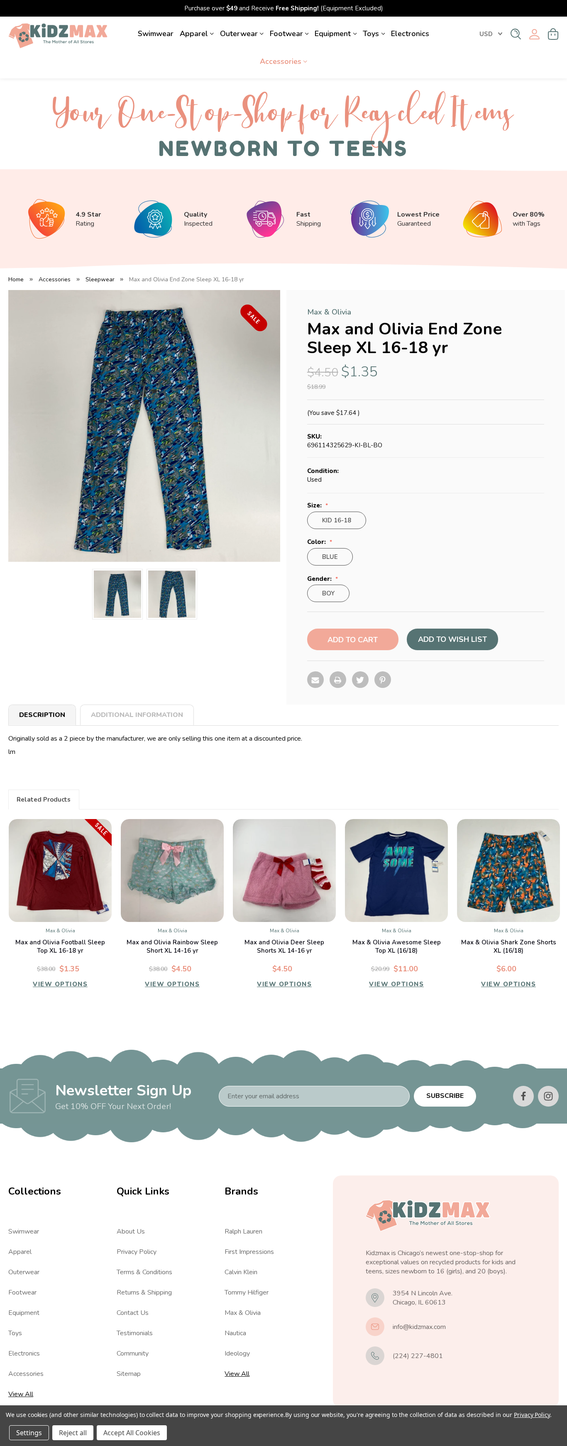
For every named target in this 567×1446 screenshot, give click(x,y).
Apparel (194, 34)
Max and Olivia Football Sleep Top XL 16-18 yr (60, 946)
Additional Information (137, 714)
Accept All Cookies (131, 1432)
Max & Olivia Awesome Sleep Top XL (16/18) (396, 946)
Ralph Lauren (243, 1231)
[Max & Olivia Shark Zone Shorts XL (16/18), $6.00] (508, 870)
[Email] (315, 679)
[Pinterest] (382, 679)
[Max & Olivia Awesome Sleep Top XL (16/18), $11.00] (396, 870)
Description (42, 714)
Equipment (333, 34)
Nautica (235, 1333)
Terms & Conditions (144, 1272)
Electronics (410, 34)
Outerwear (239, 34)
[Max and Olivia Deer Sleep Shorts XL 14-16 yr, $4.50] (284, 870)
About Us (131, 1231)
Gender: (320, 579)
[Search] (516, 34)
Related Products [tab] (44, 799)
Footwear (286, 34)
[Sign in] (534, 34)
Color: (317, 542)
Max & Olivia (243, 1312)
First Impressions (249, 1251)
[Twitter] (360, 679)
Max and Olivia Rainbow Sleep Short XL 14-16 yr (172, 946)
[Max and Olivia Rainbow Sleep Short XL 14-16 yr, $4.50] (172, 870)
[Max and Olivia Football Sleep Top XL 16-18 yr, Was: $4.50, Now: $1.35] (60, 870)
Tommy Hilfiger (247, 1292)
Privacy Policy (136, 1251)
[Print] (338, 679)
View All (20, 1394)
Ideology (237, 1353)
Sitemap (129, 1373)
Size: (315, 506)
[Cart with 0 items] (553, 34)
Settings (29, 1432)
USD (486, 34)
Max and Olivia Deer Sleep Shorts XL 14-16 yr (284, 946)
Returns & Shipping (144, 1292)
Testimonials (135, 1333)
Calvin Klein (241, 1272)
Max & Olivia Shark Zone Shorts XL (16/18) (508, 946)
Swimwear (156, 34)
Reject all (73, 1432)
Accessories (280, 61)
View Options (60, 984)
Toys (371, 34)
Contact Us (133, 1312)
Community (133, 1353)
